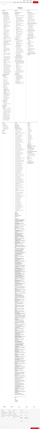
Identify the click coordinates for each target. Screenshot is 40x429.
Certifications (28, 43)
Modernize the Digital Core (5, 13)
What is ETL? (16, 211)
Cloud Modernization (6, 15)
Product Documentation (10, 412)
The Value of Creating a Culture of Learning (20, 324)
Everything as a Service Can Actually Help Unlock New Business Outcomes (19, 277)
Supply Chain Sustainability (31, 149)
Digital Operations (4, 100)
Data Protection (29, 50)
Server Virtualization (17, 209)
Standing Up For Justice (30, 150)
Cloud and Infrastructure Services (31, 30)
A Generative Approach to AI (18, 393)
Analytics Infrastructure (6, 59)
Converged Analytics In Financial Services (19, 245)
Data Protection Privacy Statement (31, 154)
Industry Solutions (4, 75)
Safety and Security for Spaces (7, 110)
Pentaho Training (10, 414)
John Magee (29, 134)
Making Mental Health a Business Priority (20, 331)
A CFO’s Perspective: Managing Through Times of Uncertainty (19, 386)
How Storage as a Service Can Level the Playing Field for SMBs (19, 334)
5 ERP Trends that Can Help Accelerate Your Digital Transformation (20, 242)
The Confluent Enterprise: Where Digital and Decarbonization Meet (20, 313)
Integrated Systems (17, 74)
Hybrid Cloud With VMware (7, 73)
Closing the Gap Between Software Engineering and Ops (19, 333)
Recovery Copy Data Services (7, 70)
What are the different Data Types (19, 193)
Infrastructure (16, 216)
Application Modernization (6, 14)
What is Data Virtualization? (18, 150)
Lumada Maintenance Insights (6, 115)
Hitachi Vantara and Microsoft (31, 19)
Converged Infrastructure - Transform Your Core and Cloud (19, 82)
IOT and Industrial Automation (18, 196)
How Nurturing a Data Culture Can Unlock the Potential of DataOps (20, 273)
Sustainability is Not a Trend (18, 385)
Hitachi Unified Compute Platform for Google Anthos (20, 78)
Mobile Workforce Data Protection (7, 71)
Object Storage (2, 414)
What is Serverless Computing (18, 165)
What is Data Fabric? (17, 200)
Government (4, 86)
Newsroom (24, 2)
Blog (15, 399)
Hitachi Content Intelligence (19, 19)
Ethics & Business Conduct (15, 415)
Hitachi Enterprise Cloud (30, 28)
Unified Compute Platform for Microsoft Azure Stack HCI (19, 76)
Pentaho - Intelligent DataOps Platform (19, 61)
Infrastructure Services (30, 24)
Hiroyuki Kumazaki (30, 131)
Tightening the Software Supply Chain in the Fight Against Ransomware (20, 336)
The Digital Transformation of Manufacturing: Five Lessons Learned (19, 295)
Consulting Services (29, 12)
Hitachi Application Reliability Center (31, 53)
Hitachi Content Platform (19, 18)
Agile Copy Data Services (6, 68)
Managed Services (30, 17)
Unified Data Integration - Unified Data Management (7, 42)
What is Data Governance (18, 201)
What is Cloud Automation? (18, 197)
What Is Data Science (17, 194)
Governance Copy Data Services (7, 69)
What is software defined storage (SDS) (19, 161)
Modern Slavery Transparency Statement (16, 416)
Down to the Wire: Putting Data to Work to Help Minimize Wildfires (20, 262)
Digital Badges (29, 44)
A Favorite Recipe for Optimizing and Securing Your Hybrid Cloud (19, 253)
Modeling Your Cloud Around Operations (19, 394)
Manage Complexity (5, 101)
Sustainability (16, 218)
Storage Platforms (17, 13)
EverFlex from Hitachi (3, 416)
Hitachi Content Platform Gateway (20, 17)
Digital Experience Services (31, 18)
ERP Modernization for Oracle (7, 19)
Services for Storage (30, 27)
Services (21, 2)
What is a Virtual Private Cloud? (18, 135)
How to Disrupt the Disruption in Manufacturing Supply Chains (18, 341)
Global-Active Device (18, 42)
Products (18, 2)
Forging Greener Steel (17, 382)
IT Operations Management (31, 51)
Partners (28, 2)
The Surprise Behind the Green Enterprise (19, 305)
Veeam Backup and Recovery (7, 72)
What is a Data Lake (17, 143)
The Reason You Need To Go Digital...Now (19, 248)
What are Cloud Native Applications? (19, 163)
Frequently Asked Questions (11, 415)
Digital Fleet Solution (6, 77)
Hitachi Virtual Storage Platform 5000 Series (5, 415)
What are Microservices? (18, 145)
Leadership (14, 412)
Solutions (14, 2)
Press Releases (16, 400)
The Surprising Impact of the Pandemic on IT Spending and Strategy (20, 271)
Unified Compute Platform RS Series (19, 83)
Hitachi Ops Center (18, 47)
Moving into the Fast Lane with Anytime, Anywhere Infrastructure (19, 280)
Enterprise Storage (2, 411)
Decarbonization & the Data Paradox (19, 383)
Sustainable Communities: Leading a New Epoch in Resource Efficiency (20, 268)
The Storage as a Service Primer (18, 325)
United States (24, 0)
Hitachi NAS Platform (18, 24)
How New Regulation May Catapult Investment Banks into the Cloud (19, 344)
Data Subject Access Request (31, 153)
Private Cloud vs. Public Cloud (18, 134)
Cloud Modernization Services (31, 16)
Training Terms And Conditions (31, 155)
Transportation (4, 76)
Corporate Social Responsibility (30, 148)
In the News (16, 401)
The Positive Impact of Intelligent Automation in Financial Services (19, 250)
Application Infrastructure (6, 48)
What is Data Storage (17, 199)
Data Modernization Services (31, 14)
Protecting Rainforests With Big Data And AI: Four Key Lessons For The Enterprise (20, 220)
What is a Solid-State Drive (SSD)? (19, 168)
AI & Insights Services (30, 15)
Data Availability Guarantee (19, 33)
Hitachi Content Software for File (19, 23)
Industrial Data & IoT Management (4, 412)
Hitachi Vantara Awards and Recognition (32, 151)
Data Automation (5, 96)
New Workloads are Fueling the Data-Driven (20, 360)
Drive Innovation (5, 102)
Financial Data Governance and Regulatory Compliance (7, 94)
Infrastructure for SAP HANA (7, 56)
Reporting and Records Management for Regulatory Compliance (7, 90)
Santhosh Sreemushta (30, 138)
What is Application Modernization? (19, 192)
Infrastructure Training (10, 413)
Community (28, 0)
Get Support (31, 0)
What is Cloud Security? (18, 147)
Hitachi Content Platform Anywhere (20, 20)
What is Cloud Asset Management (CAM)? (20, 149)
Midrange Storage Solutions (5, 74)
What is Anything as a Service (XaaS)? (19, 160)
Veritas (3, 132)
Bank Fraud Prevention (6, 98)
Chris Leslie (29, 132)
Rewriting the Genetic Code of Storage (19, 249)
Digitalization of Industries (18, 215)
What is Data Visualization (18, 202)
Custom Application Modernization (7, 103)
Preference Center (14, 414)
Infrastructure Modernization (6, 43)
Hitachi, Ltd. (14, 417)
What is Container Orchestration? (19, 148)
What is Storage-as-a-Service (18, 166)
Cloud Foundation (17, 80)
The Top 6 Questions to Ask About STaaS (19, 321)
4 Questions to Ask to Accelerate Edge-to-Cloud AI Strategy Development (19, 275)
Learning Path (29, 41)
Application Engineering (6, 17)
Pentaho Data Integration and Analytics (19, 62)
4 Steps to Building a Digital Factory (19, 302)
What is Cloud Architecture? (18, 146)
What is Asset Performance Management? (18, 183)
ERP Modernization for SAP (7, 18)
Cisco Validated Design (17, 79)
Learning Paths (29, 40)
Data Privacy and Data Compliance (7, 40)
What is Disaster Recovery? (18, 169)
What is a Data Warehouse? (18, 164)
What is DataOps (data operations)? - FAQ (20, 195)
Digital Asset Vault (6, 88)
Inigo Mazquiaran (30, 135)
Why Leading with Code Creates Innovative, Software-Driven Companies (20, 283)
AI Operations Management (18, 46)
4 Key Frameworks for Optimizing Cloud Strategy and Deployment (19, 239)
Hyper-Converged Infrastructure (19, 75)
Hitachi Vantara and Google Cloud (31, 22)
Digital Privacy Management (7, 97)
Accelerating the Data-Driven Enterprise (19, 296)
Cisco (3, 131)
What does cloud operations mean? (19, 152)
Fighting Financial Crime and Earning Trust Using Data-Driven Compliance (20, 270)
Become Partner (4, 133)
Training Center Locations (30, 45)
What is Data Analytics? (17, 176)
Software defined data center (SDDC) (19, 210)
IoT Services (28, 54)
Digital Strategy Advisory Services (31, 13)
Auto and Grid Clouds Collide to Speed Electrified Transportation (19, 258)
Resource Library (10, 411)
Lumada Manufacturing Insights (6, 114)
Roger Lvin (29, 133)
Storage (29, 47)
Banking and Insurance (5, 87)
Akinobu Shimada (30, 137)
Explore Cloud (16, 214)
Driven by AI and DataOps (6, 95)
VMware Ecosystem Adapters (7, 49)
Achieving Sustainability (5, 12)
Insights (16, 123)
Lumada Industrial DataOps (18, 12)
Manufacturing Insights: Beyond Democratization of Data (18, 263)
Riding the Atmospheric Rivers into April (19, 384)
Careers (28, 156)
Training (28, 39)
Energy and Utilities (5, 85)
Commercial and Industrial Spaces (7, 109)
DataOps (16, 212)
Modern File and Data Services (7, 58)
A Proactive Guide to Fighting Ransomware (20, 265)
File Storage (16, 14)
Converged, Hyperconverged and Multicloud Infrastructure (31, 49)
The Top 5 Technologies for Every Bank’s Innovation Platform (19, 223)
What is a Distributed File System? (19, 167)
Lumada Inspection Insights (6, 116)
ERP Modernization (17, 151)
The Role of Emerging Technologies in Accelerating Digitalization (19, 234)
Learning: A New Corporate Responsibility (20, 372)
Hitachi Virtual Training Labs (31, 42)
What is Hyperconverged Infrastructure (19, 175)
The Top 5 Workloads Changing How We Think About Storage (19, 359)
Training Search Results (30, 46)
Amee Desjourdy (29, 136)
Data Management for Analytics (31, 52)
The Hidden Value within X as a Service (19, 320)
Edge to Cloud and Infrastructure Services (32, 23)
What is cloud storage (17, 162)
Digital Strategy (17, 213)
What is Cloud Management (18, 136)
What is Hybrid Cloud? (17, 198)
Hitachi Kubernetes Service (31, 29)
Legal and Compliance (29, 152)
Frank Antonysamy (30, 130)
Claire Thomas (29, 139)
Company (31, 2)
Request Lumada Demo (18, 67)
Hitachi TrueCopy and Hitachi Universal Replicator (19, 45)
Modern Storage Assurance (19, 34)
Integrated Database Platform (7, 57)
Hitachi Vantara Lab (29, 147)
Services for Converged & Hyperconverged (31, 26)
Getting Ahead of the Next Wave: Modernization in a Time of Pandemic (19, 235)
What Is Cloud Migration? (18, 144)
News (15, 397)
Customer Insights (6, 99)
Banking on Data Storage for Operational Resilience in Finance (19, 312)
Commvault (3, 130)
